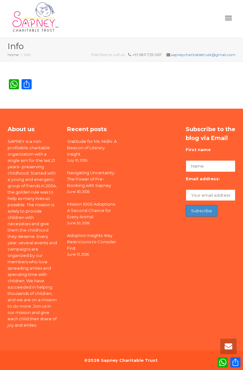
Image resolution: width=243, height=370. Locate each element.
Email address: (203, 178)
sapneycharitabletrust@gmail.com (203, 54)
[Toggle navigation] (228, 18)
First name (198, 149)
